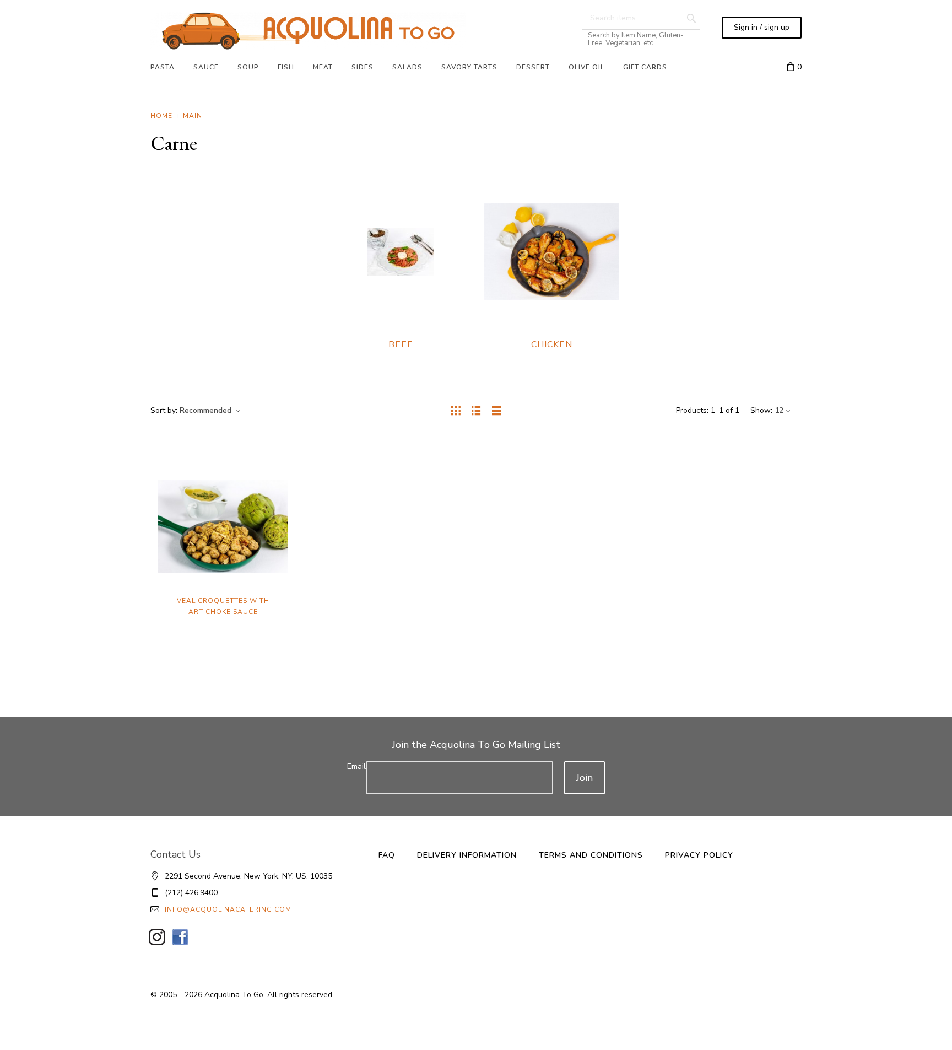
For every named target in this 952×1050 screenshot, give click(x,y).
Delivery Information (467, 855)
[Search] (691, 18)
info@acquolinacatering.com (228, 909)
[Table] (496, 410)
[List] (476, 410)
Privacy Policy (699, 855)
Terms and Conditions (591, 855)
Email (356, 766)
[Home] (308, 31)
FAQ (386, 855)
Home (161, 115)
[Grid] (456, 410)
